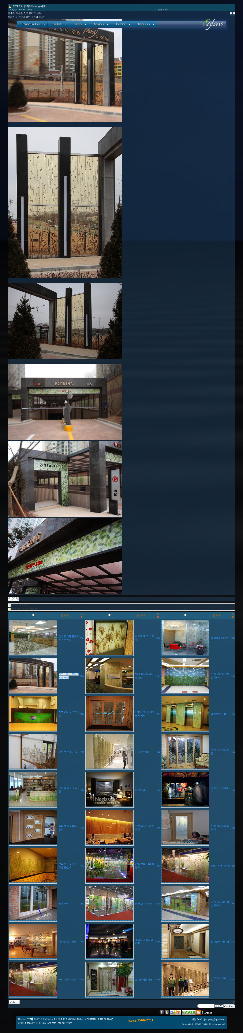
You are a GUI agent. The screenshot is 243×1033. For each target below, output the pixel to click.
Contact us (144, 24)
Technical (121, 24)
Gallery (78, 24)
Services (99, 24)
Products (57, 24)
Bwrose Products (31, 24)
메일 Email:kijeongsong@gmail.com (208, 1019)
